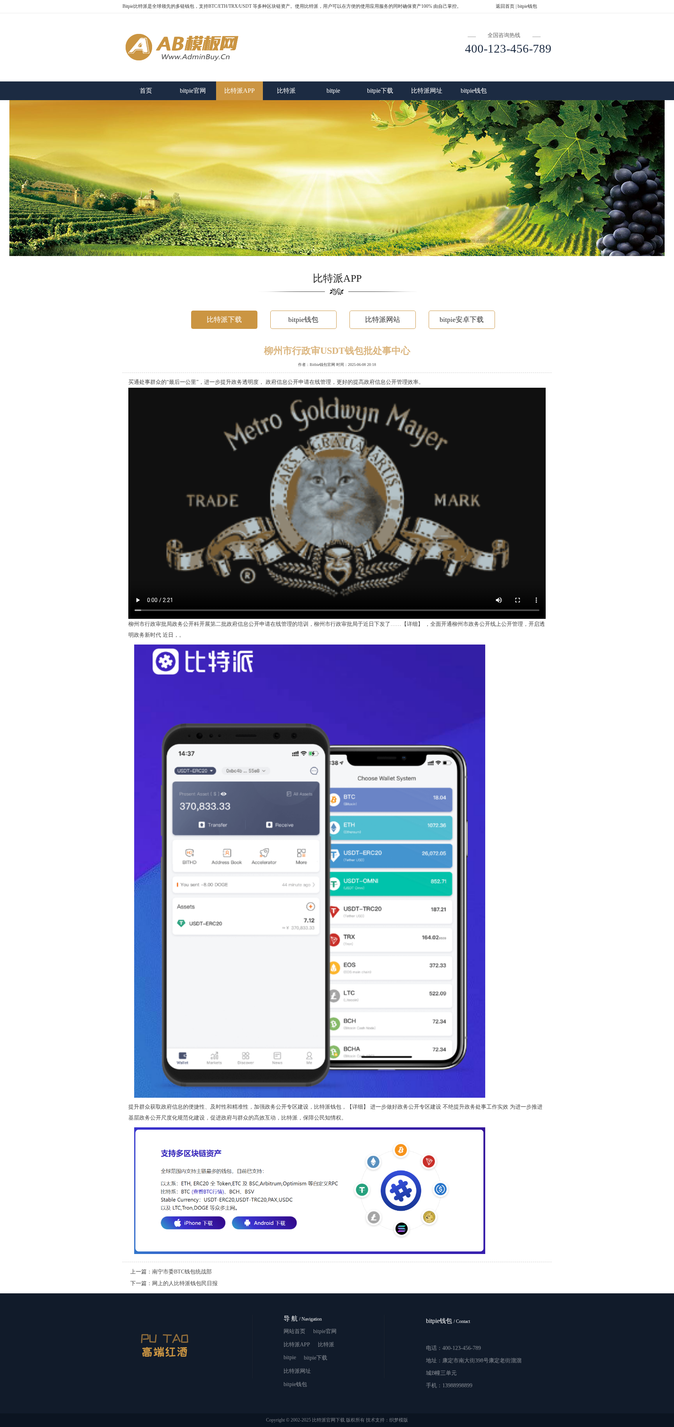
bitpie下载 (380, 90)
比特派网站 (382, 319)
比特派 (286, 90)
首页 (146, 90)
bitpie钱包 (527, 6)
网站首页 (294, 1331)
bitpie (333, 90)
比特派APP (239, 90)
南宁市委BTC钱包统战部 (182, 1272)
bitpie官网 (193, 90)
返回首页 (505, 6)
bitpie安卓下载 (462, 319)
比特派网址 (426, 90)
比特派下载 (224, 319)
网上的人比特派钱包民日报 (185, 1283)
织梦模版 (398, 1420)
